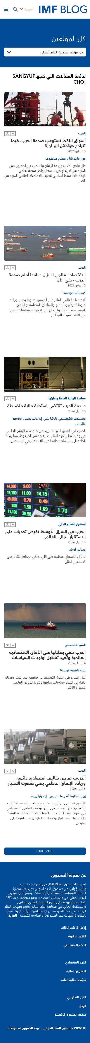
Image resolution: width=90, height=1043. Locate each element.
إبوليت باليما (78, 796)
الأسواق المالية (76, 971)
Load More (45, 851)
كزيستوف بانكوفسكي (72, 418)
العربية (29, 9)
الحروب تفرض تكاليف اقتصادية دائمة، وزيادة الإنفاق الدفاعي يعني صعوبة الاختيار (47, 781)
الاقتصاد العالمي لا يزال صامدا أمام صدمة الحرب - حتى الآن (47, 277)
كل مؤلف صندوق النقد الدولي (61, 52)
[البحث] (15, 9)
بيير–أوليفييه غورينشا (73, 670)
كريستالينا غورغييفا (74, 293)
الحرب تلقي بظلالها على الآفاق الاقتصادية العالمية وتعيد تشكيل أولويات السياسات (47, 655)
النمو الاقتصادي (75, 962)
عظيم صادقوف (55, 158)
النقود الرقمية (77, 936)
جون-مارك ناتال (76, 158)
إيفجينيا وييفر (39, 796)
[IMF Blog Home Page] (63, 9)
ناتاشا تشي (50, 418)
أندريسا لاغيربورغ (59, 796)
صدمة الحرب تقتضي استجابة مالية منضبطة (46, 406)
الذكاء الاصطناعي (75, 945)
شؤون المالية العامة (73, 980)
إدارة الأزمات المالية (73, 928)
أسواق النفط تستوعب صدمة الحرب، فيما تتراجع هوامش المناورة (48, 143)
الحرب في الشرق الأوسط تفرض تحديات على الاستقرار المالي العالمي (45, 534)
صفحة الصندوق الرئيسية (70, 1015)
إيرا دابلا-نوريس (32, 418)
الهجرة (82, 1006)
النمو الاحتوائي (76, 997)
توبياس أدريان (77, 549)
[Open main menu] (6, 9)
